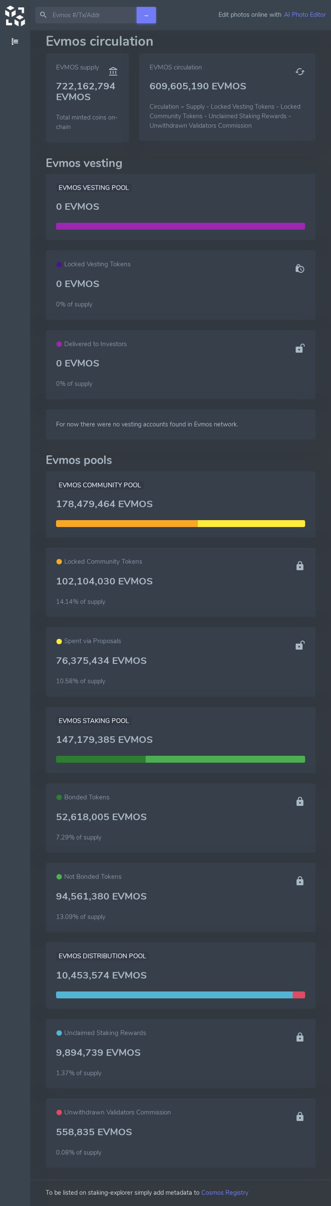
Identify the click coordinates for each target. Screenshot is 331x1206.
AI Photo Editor (305, 14)
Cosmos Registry (224, 1192)
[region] (15, 618)
